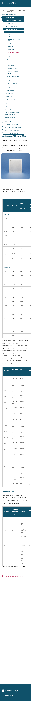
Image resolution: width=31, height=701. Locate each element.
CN (24, 3)
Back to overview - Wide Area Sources (14, 576)
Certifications (9, 107)
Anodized (10, 47)
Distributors (9, 104)
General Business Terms (12, 110)
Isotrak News (9, 23)
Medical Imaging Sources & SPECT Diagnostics (13, 113)
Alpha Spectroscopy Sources (12, 72)
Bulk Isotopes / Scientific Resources (12, 120)
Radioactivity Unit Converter (13, 130)
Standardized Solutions (12, 76)
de (22, 3)
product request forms (17, 180)
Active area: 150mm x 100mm (14, 35)
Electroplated (11, 49)
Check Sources (11, 66)
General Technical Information (11, 100)
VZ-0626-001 (9, 188)
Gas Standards (10, 90)
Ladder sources (12, 57)
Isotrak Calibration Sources (10, 11)
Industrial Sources (10, 117)
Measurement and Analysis (13, 127)
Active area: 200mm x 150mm (14, 40)
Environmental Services (12, 124)
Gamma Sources (11, 63)
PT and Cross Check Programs (11, 79)
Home (3, 10)
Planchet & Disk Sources (14, 60)
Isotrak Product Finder (12, 26)
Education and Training (12, 88)
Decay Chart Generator (11, 133)
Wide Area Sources (19, 13)
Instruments (9, 93)
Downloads (9, 96)
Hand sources (12, 44)
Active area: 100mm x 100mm (14, 53)
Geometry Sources (12, 68)
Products (12, 10)
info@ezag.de (8, 698)
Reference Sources (6, 13)
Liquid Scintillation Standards (11, 84)
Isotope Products (21, 10)
